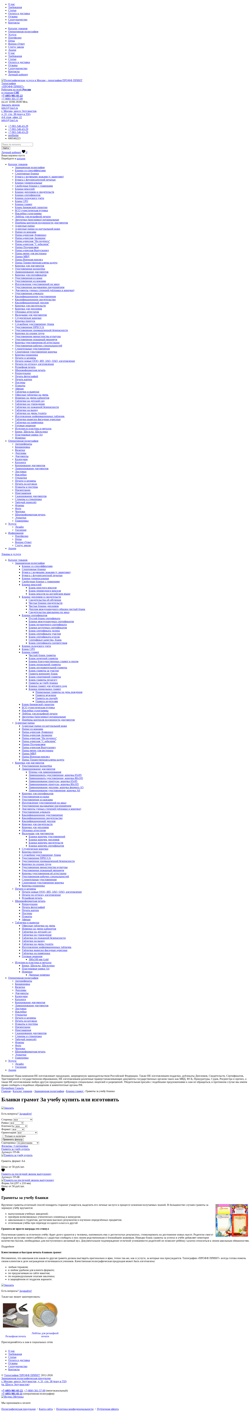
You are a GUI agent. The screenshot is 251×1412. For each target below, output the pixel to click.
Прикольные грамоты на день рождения (59, 692)
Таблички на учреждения (30, 404)
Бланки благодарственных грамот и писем (53, 661)
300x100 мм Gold (38, 959)
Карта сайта (46, 1409)
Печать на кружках (26, 483)
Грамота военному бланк (43, 673)
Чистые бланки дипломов (44, 606)
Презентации (22, 490)
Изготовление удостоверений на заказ (37, 284)
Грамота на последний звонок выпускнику (26, 1174)
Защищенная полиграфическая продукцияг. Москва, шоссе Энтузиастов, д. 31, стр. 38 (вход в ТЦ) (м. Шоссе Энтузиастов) (34, 1381)
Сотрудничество (17, 19)
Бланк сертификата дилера (44, 630)
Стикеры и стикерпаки (28, 499)
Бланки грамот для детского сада (48, 685)
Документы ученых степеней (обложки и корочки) (44, 290)
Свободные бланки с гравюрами (34, 185)
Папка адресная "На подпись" (32, 241)
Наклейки (21, 474)
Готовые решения (25, 425)
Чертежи (20, 511)
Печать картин (23, 379)
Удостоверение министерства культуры (38, 336)
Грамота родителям (47, 701)
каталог (21, 158)
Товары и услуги (11, 554)
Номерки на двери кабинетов (32, 397)
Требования (15, 7)
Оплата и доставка (19, 13)
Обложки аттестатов (27, 311)
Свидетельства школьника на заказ (49, 612)
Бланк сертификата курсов (44, 636)
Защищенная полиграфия (30, 167)
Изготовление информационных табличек (40, 416)
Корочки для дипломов (28, 308)
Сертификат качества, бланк (45, 639)
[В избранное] (3, 1170)
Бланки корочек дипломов (44, 839)
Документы (22, 456)
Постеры (20, 382)
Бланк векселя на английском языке (49, 593)
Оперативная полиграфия (23, 31)
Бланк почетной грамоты (43, 658)
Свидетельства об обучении (45, 599)
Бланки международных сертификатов (51, 621)
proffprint (13, 135)
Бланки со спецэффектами (30, 170)
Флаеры (19, 505)
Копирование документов (30, 465)
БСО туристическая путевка (31, 210)
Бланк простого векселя (43, 587)
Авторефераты (23, 443)
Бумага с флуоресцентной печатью (35, 179)
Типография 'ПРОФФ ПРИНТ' (22, 1375)
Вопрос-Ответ (16, 43)
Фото (18, 508)
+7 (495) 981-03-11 (12, 1393)
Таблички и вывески (27, 391)
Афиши (19, 388)
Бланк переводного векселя (45, 590)
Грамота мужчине (46, 695)
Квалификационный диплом (32, 302)
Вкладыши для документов (31, 314)
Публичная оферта (108, 1409)
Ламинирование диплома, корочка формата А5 (56, 787)
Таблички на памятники (29, 422)
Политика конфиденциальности (75, 1409)
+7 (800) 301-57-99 (12, 98)
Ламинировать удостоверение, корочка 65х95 (55, 775)
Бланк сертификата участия (45, 633)
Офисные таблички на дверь (31, 394)
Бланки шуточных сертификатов (48, 627)
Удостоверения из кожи (28, 278)
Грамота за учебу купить (15, 1149)
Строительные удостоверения (32, 348)
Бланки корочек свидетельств (46, 842)
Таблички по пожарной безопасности (37, 407)
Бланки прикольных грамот (45, 689)
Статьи (12, 10)
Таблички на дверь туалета (30, 413)
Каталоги (20, 462)
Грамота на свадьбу (47, 698)
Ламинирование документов (31, 271)
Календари (21, 459)
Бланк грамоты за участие (44, 670)
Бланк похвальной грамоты (45, 664)
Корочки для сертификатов (31, 274)
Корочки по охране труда (29, 333)
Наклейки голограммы (28, 213)
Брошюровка (22, 447)
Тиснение (20, 529)
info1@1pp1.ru (9, 108)
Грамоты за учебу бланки (43, 682)
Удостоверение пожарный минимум (36, 339)
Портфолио (15, 37)
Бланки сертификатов (27, 195)
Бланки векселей (25, 188)
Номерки (20, 437)
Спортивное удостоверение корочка (36, 351)
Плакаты (20, 385)
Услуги (12, 34)
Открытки (21, 477)
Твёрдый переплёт (26, 502)
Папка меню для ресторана (30, 253)
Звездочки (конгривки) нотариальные (37, 219)
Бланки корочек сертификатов (46, 845)
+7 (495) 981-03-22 (12, 95)
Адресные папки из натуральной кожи (37, 228)
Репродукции (23, 373)
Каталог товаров (17, 28)
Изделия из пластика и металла (33, 428)
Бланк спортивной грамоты (45, 676)
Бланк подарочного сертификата (48, 624)
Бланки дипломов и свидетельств (34, 191)
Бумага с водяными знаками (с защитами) (39, 176)
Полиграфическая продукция (18, 1409)
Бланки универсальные (28, 182)
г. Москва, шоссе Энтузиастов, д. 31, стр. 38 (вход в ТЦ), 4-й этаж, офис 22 (19, 114)
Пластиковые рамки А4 (29, 434)
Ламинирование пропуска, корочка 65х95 (53, 781)
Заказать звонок (10, 104)
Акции (12, 49)
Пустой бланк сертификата (44, 618)
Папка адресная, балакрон (30, 238)
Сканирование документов (31, 496)
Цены (11, 40)
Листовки (20, 471)
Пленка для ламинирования (45, 772)
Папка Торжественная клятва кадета (36, 262)
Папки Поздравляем (27, 247)
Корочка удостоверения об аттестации (37, 342)
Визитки (20, 450)
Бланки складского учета (29, 198)
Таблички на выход (26, 410)
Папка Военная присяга (29, 259)
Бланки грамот (23, 204)
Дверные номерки (39, 974)
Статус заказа (16, 46)
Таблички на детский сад (29, 400)
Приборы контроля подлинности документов (41, 222)
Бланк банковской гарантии (31, 207)
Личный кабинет (18, 74)
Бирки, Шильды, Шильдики (31, 431)
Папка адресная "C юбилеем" (32, 244)
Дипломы (20, 453)
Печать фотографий (26, 376)
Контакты (14, 22)
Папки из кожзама (25, 231)
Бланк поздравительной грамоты (48, 667)
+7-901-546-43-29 (18, 126)
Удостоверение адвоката (29, 293)
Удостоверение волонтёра (30, 268)
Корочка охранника (26, 354)
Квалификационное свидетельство (35, 299)
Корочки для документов (29, 265)
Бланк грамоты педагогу (43, 679)
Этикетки (20, 517)
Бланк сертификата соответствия (48, 642)
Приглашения (23, 493)
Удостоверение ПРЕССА (29, 327)
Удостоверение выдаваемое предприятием (39, 287)
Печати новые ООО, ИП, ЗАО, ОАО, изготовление (45, 360)
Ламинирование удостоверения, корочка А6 (54, 790)
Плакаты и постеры (26, 486)
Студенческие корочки (28, 317)
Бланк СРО (21, 201)
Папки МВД (22, 256)
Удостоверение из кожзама (30, 281)
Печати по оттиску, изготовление (34, 364)
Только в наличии (15, 1136)
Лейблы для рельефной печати (33, 216)
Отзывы (13, 16)
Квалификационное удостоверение (35, 296)
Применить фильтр (12, 1139)
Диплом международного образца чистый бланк (57, 609)
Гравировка (22, 520)
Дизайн (19, 526)
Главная (6, 1091)
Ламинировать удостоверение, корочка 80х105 (56, 778)
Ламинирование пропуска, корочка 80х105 (54, 784)
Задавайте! (25, 1113)
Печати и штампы (25, 357)
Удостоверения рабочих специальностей (38, 345)
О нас (11, 4)
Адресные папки (25, 225)
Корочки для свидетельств (30, 305)
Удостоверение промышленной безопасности (41, 330)
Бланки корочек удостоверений (47, 836)
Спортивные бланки (27, 173)
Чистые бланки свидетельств (45, 603)
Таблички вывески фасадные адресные (38, 419)
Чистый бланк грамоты (42, 655)
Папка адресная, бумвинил (30, 235)
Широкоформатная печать (30, 370)
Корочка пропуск (25, 321)
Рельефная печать (25, 367)
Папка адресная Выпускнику (32, 250)
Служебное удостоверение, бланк (34, 324)
